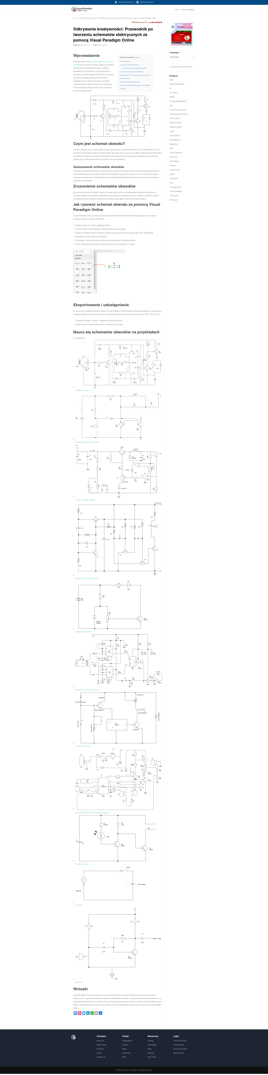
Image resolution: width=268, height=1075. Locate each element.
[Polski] (150, 22)
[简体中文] (159, 22)
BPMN (172, 97)
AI (170, 88)
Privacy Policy (178, 1045)
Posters (173, 165)
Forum (99, 1053)
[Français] (141, 22)
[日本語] (148, 22)
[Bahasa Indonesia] (146, 22)
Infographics (175, 135)
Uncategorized (175, 187)
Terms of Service (179, 1041)
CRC (171, 105)
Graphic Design (176, 127)
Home (75, 18)
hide (136, 57)
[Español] (137, 22)
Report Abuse (178, 1053)
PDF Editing (174, 161)
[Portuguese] (152, 22)
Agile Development (177, 84)
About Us (100, 1041)
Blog (149, 1049)
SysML (172, 174)
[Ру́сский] (154, 22)
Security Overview (180, 1049)
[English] (135, 22)
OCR (171, 148)
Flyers (124, 1049)
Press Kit (100, 1049)
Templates (174, 178)
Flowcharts (126, 1053)
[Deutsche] (132, 22)
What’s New (101, 1045)
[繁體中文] (161, 22)
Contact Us (101, 1057)
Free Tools (152, 1057)
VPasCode (173, 200)
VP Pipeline (174, 195)
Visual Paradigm (176, 191)
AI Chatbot (174, 92)
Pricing (150, 1041)
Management (175, 140)
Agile (171, 80)
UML (171, 183)
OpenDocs (174, 157)
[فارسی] (139, 22)
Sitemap (151, 1053)
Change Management (178, 101)
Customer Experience (178, 110)
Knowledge (152, 1045)
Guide (172, 131)
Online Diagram (102, 45)
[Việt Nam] (157, 22)
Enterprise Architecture (179, 114)
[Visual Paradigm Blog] (81, 10)
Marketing (174, 144)
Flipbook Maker (176, 122)
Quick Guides (175, 170)
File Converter (175, 118)
